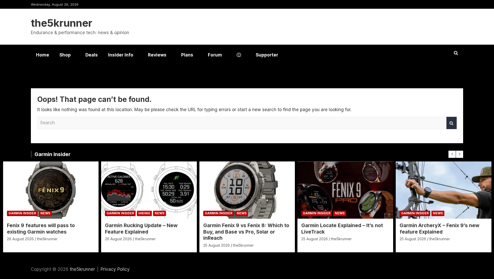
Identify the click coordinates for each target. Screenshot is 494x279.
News (45, 213)
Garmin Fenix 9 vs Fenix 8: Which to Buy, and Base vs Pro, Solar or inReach (246, 232)
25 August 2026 (216, 245)
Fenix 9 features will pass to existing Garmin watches (41, 229)
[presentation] (452, 154)
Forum (215, 54)
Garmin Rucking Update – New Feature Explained (141, 229)
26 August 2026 (20, 239)
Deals (91, 54)
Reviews (157, 54)
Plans (187, 54)
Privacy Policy (115, 269)
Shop (65, 54)
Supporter (267, 54)
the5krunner (61, 23)
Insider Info (120, 54)
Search (451, 123)
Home (42, 54)
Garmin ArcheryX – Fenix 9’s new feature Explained (439, 229)
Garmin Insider (52, 154)
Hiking (144, 213)
